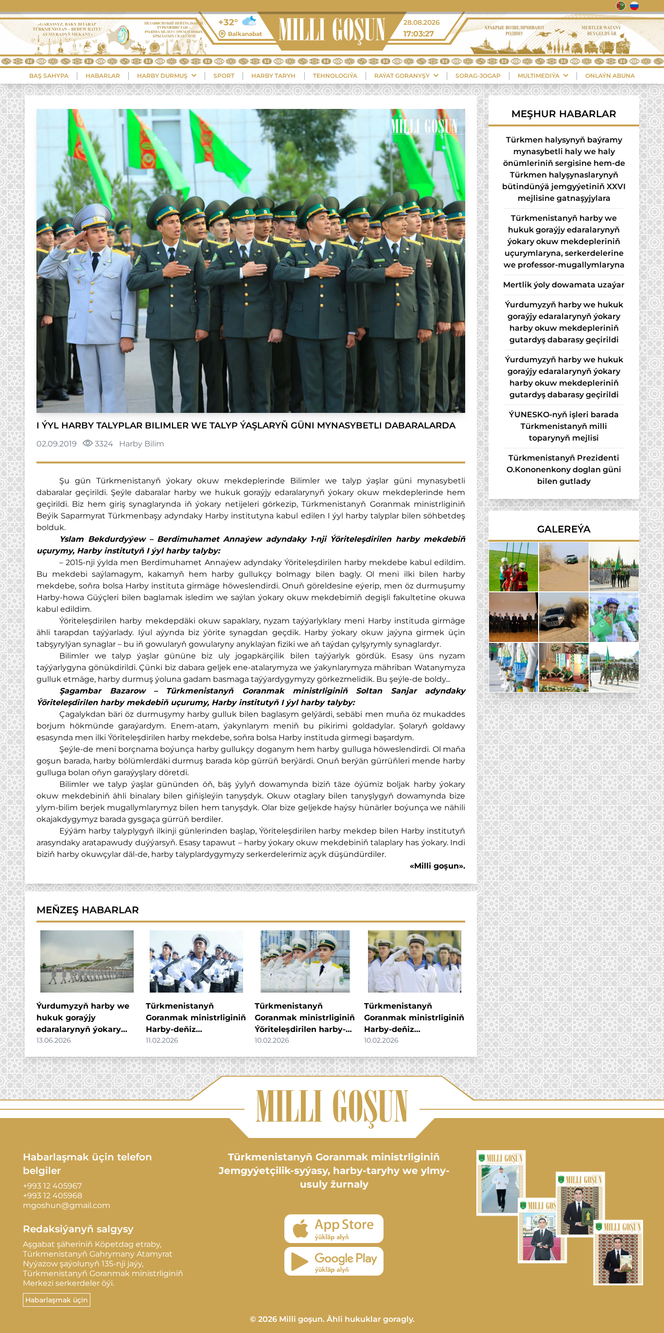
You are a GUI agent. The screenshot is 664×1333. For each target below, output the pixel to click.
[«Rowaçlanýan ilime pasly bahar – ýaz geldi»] (513, 566)
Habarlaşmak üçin (56, 1300)
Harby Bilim (141, 443)
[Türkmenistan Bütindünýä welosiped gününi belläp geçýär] (614, 616)
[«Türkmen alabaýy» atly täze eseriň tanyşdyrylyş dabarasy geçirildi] (563, 667)
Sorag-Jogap (478, 75)
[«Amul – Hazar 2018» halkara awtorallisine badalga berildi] (563, 566)
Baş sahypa (49, 75)
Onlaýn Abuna (610, 75)
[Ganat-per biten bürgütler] (513, 667)
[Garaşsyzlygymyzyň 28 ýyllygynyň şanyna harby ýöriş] (614, 667)
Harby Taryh (273, 75)
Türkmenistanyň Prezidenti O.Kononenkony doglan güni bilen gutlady (564, 469)
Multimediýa (538, 75)
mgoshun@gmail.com (66, 1205)
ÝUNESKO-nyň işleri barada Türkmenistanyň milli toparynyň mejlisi (564, 426)
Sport (223, 75)
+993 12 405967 (52, 1186)
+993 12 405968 (52, 1195)
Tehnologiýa (335, 75)
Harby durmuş (162, 75)
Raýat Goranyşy (402, 75)
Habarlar (103, 75)
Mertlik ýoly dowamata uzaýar (564, 284)
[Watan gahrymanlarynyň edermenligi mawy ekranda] (513, 616)
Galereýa (564, 529)
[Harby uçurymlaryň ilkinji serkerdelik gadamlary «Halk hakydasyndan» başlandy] (614, 566)
